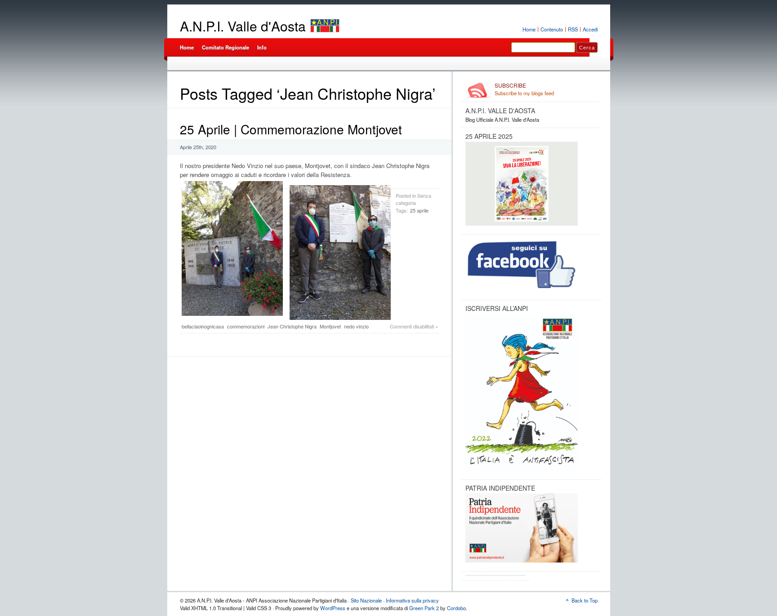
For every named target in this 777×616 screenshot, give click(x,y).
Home (529, 29)
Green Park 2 (424, 608)
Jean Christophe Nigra (292, 326)
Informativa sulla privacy (412, 600)
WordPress (332, 608)
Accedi (590, 29)
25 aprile (419, 210)
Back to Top (585, 600)
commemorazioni (245, 326)
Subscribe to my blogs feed (524, 89)
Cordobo (456, 608)
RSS (573, 29)
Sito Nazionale (366, 600)
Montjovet (330, 326)
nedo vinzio (356, 326)
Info (262, 47)
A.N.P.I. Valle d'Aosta (243, 25)
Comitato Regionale (225, 47)
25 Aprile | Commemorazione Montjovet (291, 129)
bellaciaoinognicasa (203, 326)
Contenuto (551, 29)
